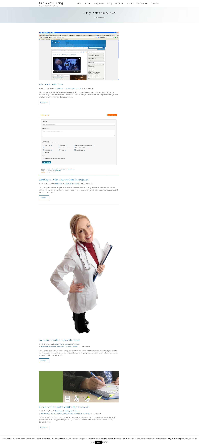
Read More (105, 442)
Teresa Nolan (60, 88)
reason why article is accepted (69, 346)
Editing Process (99, 4)
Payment (130, 4)
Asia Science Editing (51, 3)
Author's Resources (76, 88)
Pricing (109, 4)
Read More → (44, 102)
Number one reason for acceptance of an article (59, 340)
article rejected (44, 413)
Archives (68, 88)
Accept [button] (98, 442)
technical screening (74, 413)
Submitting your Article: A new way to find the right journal (63, 179)
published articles (55, 346)
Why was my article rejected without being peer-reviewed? (64, 407)
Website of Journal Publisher (51, 84)
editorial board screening (55, 413)
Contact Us (155, 4)
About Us (87, 4)
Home (79, 4)
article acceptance (45, 346)
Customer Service (142, 4)
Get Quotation (119, 4)
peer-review (65, 413)
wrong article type (84, 413)
